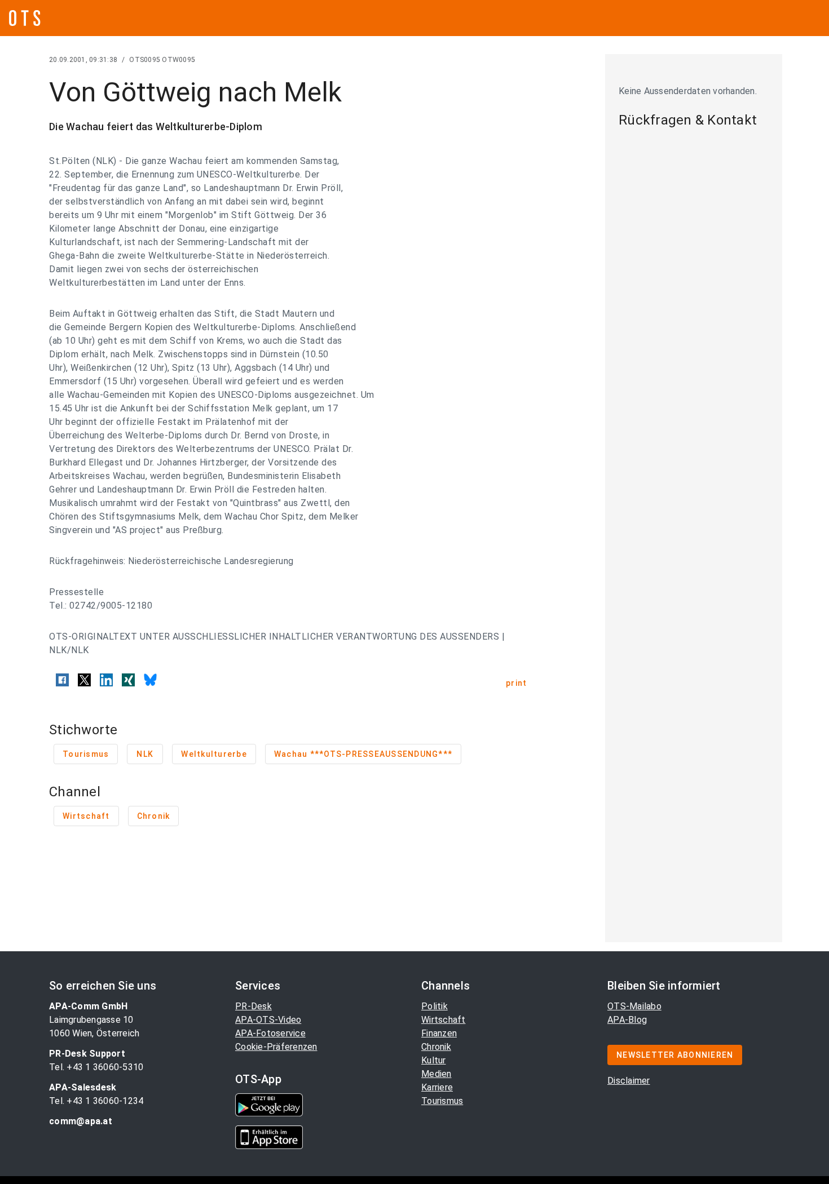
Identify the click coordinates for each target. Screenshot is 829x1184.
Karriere (437, 1087)
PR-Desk (253, 1006)
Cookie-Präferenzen (276, 1046)
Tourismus (442, 1101)
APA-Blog (627, 1019)
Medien (436, 1073)
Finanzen (439, 1033)
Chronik (436, 1046)
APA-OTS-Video (268, 1019)
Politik (434, 1006)
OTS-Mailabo (634, 1006)
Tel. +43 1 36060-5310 (96, 1067)
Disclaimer (628, 1080)
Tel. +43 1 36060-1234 (96, 1101)
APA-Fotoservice (270, 1033)
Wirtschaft (443, 1019)
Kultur (433, 1060)
